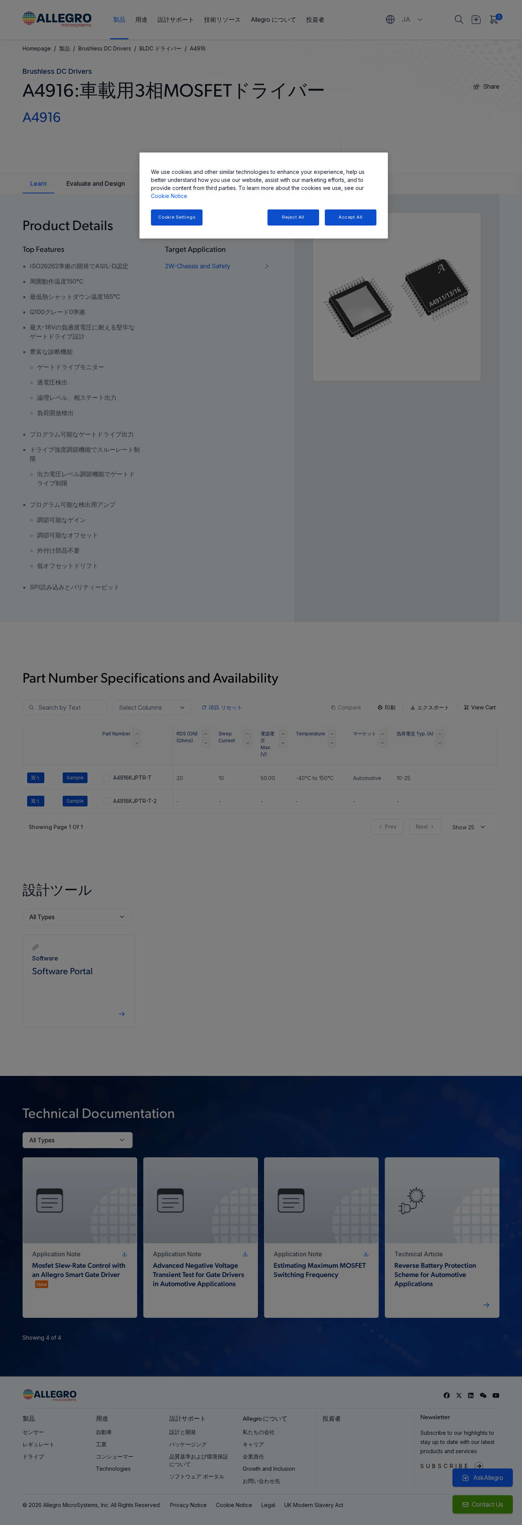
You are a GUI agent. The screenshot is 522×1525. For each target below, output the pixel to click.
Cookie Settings (177, 217)
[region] (263, 195)
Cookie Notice (169, 196)
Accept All (351, 217)
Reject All (293, 217)
